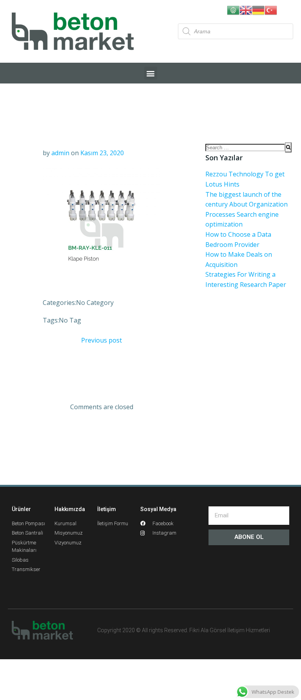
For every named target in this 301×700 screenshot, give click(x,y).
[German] (258, 9)
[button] (150, 73)
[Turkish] (271, 9)
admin (60, 153)
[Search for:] (245, 147)
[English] (245, 9)
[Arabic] (233, 9)
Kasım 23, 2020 (102, 153)
